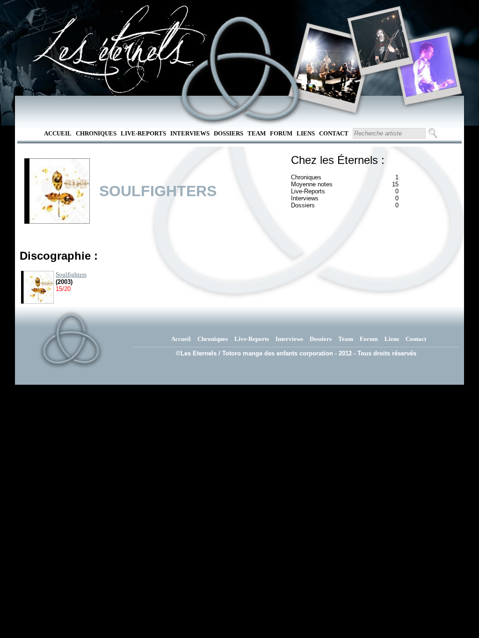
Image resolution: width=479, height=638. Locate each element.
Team (256, 133)
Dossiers (228, 133)
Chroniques (96, 133)
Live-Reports (143, 133)
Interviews (190, 133)
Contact (333, 133)
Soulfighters (71, 274)
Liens (306, 133)
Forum (281, 133)
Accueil (58, 133)
